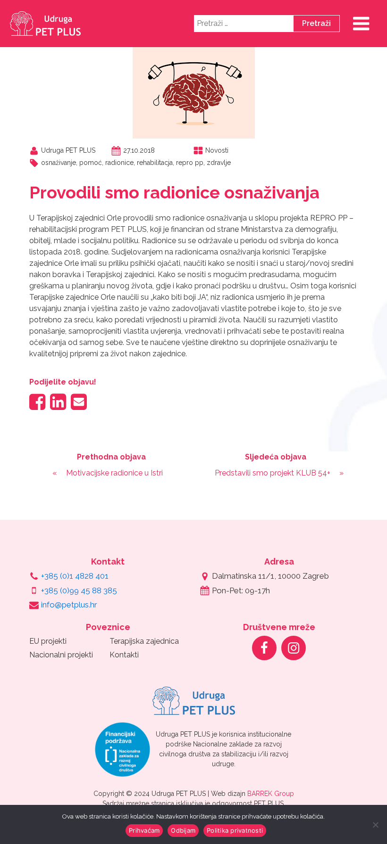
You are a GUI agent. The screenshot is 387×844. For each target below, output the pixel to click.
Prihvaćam (144, 830)
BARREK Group (270, 793)
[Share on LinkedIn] (58, 402)
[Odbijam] (375, 824)
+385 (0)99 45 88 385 (79, 590)
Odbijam (183, 830)
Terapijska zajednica (144, 641)
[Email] (79, 402)
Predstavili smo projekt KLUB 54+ (272, 472)
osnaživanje (58, 162)
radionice (119, 162)
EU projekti (48, 641)
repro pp (189, 162)
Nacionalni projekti (61, 654)
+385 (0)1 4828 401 (75, 576)
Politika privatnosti (235, 830)
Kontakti (124, 654)
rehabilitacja (155, 162)
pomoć (90, 162)
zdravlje (219, 162)
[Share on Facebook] (37, 402)
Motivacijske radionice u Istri (114, 472)
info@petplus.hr (69, 604)
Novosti (216, 150)
